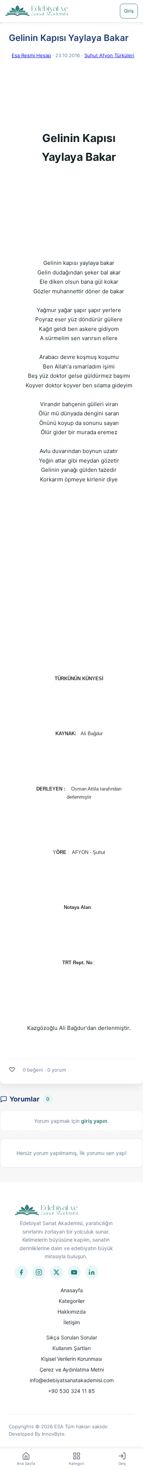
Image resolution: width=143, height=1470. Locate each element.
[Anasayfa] (37, 11)
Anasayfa (71, 1290)
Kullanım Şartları (71, 1348)
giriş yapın (94, 1121)
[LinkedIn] (91, 1272)
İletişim (71, 1322)
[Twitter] (56, 1272)
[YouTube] (74, 1272)
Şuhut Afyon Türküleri (109, 55)
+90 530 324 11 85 (71, 1391)
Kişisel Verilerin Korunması (71, 1359)
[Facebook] (21, 1272)
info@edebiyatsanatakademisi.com (72, 1380)
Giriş (129, 11)
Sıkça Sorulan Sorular (71, 1337)
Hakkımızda (72, 1311)
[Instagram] (38, 1272)
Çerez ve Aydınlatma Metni (72, 1369)
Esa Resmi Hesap (31, 55)
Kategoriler (72, 1301)
